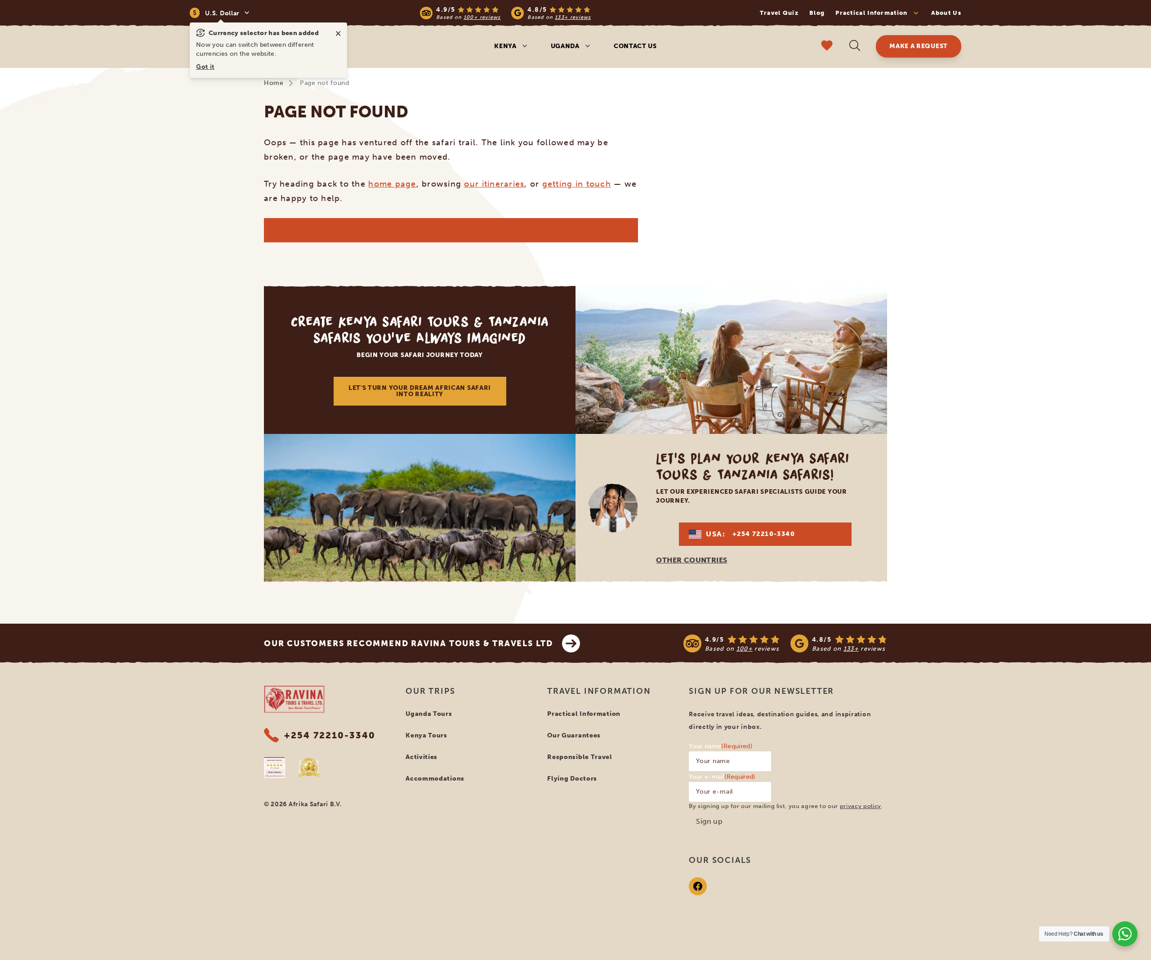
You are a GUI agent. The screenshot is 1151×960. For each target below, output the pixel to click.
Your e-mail (722, 777)
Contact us (635, 46)
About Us (946, 13)
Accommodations (435, 778)
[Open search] (854, 46)
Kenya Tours (426, 735)
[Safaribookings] (275, 767)
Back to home (451, 230)
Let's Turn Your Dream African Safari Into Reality (419, 391)
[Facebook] (698, 886)
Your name (720, 746)
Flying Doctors (572, 778)
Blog (817, 13)
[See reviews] (785, 643)
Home (274, 83)
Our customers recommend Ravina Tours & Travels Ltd (408, 643)
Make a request (918, 46)
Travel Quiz (779, 13)
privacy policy (860, 806)
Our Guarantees (574, 735)
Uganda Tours (429, 714)
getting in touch (576, 184)
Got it (205, 67)
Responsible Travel (579, 757)
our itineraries (494, 184)
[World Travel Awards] (309, 767)
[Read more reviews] (505, 12)
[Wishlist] (827, 46)
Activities (421, 757)
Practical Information (583, 714)
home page (392, 184)
